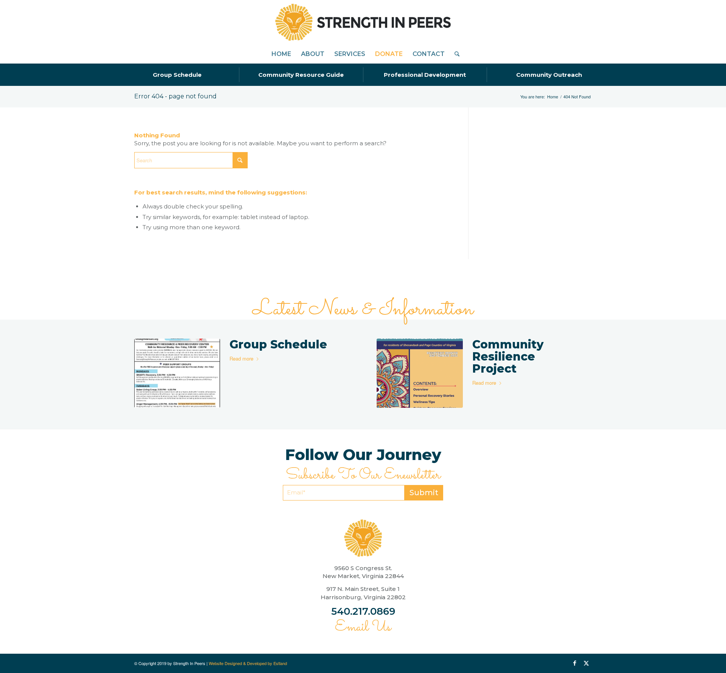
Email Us (363, 627)
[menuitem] (281, 54)
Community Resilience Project (508, 356)
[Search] (454, 54)
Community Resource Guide (301, 74)
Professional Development (425, 74)
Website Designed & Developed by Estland (248, 663)
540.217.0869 (363, 611)
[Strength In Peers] (363, 22)
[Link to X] (586, 663)
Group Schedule (177, 74)
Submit (424, 492)
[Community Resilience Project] (419, 373)
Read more (241, 358)
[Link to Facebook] (574, 663)
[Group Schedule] (177, 373)
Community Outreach (549, 74)
